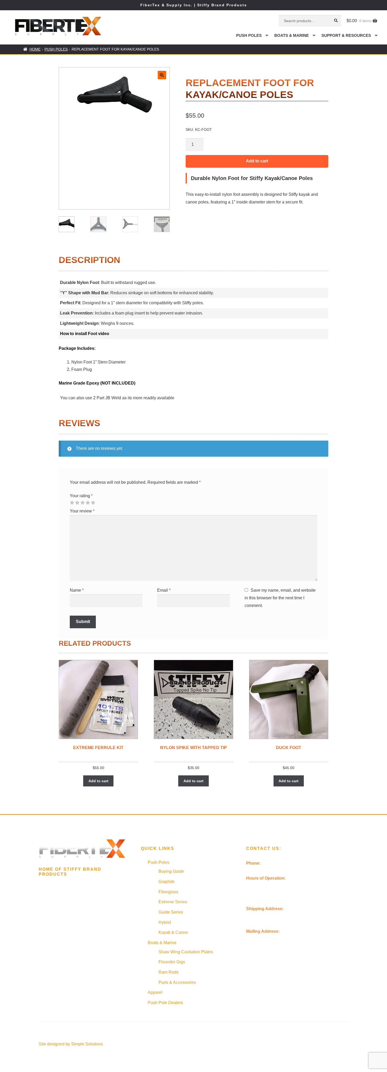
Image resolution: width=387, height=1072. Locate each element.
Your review (82, 511)
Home (35, 49)
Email (164, 590)
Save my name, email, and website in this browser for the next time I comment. (280, 598)
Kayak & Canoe (173, 932)
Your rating (81, 495)
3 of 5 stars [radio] (82, 503)
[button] (162, 75)
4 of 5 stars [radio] (88, 503)
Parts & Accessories (177, 982)
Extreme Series (172, 902)
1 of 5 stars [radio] (72, 503)
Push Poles (249, 35)
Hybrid (164, 922)
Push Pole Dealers (165, 1002)
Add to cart (257, 161)
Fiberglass (168, 892)
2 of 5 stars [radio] (77, 503)
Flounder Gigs (171, 962)
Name (77, 590)
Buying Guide (171, 871)
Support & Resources (346, 35)
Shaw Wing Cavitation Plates (185, 952)
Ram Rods (168, 972)
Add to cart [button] (98, 781)
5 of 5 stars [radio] (93, 503)
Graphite (166, 881)
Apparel (155, 992)
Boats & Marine (291, 35)
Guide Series (170, 912)
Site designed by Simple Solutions (71, 1044)
